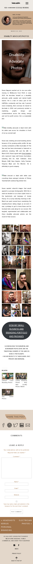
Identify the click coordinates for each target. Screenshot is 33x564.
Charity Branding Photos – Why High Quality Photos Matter (21, 383)
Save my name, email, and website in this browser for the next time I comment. (16, 505)
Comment (16, 456)
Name (16, 482)
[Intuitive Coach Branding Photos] (7, 376)
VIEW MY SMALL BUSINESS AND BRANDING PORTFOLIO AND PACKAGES (16, 331)
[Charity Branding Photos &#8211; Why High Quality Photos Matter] (21, 376)
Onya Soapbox (26, 153)
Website (16, 495)
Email (16, 488)
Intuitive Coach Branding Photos (7, 381)
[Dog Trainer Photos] (7, 392)
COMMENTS (16, 435)
